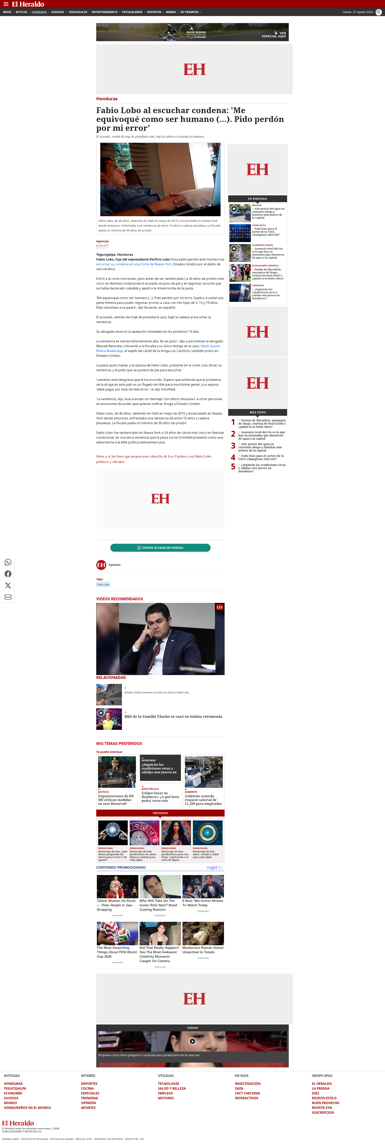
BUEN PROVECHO (325, 1103)
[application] (160, 639)
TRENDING (89, 1098)
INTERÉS (88, 1075)
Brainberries (117, 915)
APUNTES (88, 1107)
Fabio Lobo (103, 584)
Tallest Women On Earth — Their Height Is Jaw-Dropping (116, 905)
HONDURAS (13, 1083)
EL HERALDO (322, 1083)
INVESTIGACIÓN (247, 1083)
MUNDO (10, 1103)
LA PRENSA (320, 1088)
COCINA (87, 1088)
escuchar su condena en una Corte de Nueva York (134, 264)
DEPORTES (89, 1083)
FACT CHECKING (247, 1093)
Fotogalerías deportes (265, 265)
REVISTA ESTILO (324, 1098)
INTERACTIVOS (246, 1098)
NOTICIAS (12, 1075)
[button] (8, 562)
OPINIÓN (88, 1103)
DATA (239, 1088)
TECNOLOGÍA (168, 1083)
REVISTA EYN (322, 1107)
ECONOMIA (13, 1093)
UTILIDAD (166, 1075)
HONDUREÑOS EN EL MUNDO (27, 1107)
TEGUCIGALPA (15, 1088)
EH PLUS (241, 1075)
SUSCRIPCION (323, 1112)
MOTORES (166, 1098)
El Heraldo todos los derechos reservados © (30, 1128)
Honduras (149, 760)
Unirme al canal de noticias (162, 547)
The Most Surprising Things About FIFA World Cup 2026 (117, 952)
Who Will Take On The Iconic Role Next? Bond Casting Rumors (158, 905)
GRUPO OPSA (322, 1075)
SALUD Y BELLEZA (172, 1088)
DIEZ (315, 1093)
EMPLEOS (165, 1093)
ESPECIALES (90, 1093)
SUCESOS (11, 1098)
